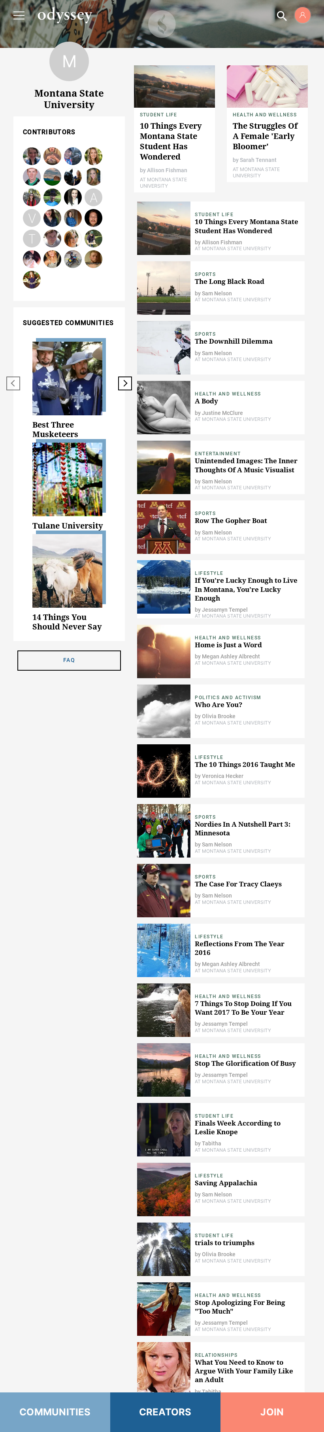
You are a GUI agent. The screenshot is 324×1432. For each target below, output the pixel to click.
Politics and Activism (228, 697)
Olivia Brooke (32, 280)
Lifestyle (209, 573)
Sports (205, 274)
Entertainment (218, 453)
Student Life (158, 115)
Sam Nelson (53, 197)
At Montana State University (163, 183)
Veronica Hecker (32, 218)
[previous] (13, 383)
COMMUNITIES (55, 1412)
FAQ (69, 660)
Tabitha (32, 239)
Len (73, 259)
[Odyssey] (64, 15)
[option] (69, 390)
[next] (125, 383)
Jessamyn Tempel (93, 177)
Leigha (32, 259)
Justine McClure (222, 413)
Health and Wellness (265, 115)
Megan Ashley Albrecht (52, 259)
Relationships (216, 1355)
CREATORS (165, 1412)
